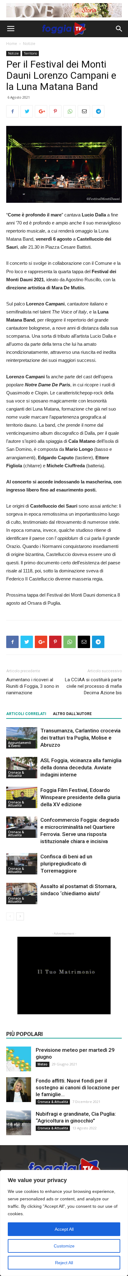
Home (11, 43)
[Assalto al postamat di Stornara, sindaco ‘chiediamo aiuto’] (21, 893)
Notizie (29, 43)
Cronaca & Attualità (16, 774)
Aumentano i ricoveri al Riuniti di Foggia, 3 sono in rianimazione (32, 686)
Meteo (43, 1064)
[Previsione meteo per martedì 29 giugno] (18, 1059)
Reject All (64, 1262)
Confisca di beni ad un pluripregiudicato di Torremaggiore (66, 863)
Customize (64, 1245)
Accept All (64, 1229)
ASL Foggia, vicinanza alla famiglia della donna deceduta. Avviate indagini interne (80, 767)
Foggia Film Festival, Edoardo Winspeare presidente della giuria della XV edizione (80, 797)
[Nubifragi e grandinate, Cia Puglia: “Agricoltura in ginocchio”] (18, 1122)
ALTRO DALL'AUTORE (72, 714)
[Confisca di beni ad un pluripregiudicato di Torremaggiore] (21, 863)
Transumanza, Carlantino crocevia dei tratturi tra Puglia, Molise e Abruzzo (80, 737)
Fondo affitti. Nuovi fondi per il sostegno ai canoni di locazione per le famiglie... (78, 1087)
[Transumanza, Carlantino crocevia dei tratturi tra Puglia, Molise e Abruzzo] (21, 738)
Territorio (30, 53)
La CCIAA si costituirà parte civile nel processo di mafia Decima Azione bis (93, 686)
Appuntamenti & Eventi (19, 744)
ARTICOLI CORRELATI (26, 714)
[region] (64, 1223)
